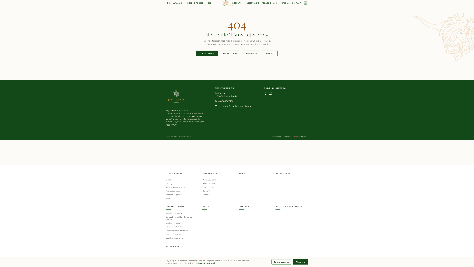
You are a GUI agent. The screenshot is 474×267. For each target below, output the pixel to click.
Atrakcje (169, 183)
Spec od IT (304, 136)
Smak (210, 3)
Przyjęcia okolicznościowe (177, 230)
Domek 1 (206, 191)
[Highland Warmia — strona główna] (231, 3)
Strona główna (207, 53)
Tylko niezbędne (281, 262)
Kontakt (296, 3)
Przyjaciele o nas (173, 191)
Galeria (285, 3)
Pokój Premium (209, 183)
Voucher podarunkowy (175, 238)
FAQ (168, 198)
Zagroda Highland (174, 195)
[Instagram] (270, 93)
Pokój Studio (208, 187)
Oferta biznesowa (173, 234)
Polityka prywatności (289, 207)
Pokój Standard (209, 180)
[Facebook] (265, 93)
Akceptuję (300, 262)
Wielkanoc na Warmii (175, 223)
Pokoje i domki (230, 53)
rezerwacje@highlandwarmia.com (235, 106)
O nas (168, 180)
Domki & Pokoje (195, 3)
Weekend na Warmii (174, 213)
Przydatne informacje (175, 187)
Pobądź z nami (269, 3)
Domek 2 (206, 195)
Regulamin (172, 246)
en (305, 3)
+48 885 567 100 (226, 101)
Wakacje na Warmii (174, 227)
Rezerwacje (253, 3)
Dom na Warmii (174, 3)
